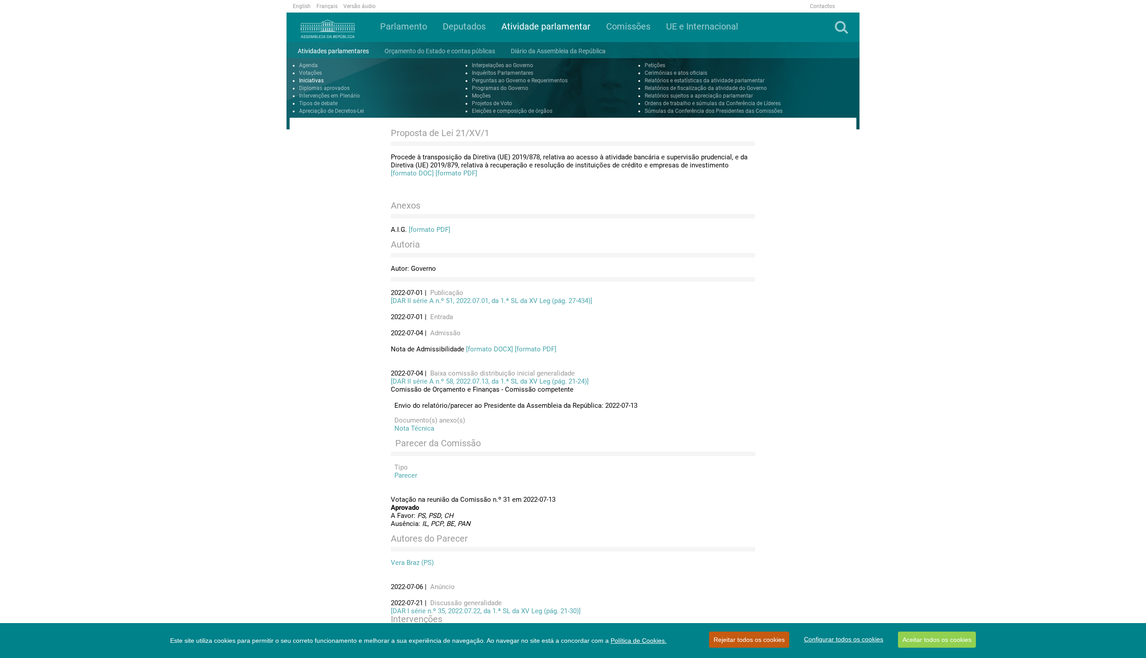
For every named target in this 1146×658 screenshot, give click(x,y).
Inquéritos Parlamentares (502, 73)
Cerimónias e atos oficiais (676, 73)
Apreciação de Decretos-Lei (331, 111)
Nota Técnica (412, 428)
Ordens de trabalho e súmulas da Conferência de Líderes (713, 103)
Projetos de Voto (492, 103)
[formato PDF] (456, 173)
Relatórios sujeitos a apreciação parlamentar (699, 96)
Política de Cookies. (639, 640)
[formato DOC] (412, 173)
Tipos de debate (318, 103)
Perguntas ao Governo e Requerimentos (520, 80)
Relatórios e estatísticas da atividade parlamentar (705, 80)
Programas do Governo (500, 88)
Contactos (822, 6)
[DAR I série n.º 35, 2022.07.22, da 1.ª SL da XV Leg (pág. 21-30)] (486, 611)
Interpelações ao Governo (502, 65)
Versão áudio (359, 6)
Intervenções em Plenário (329, 96)
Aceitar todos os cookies (936, 639)
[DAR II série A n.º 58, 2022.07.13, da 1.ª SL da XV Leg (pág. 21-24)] (490, 381)
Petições (655, 65)
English (302, 6)
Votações (310, 73)
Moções (481, 96)
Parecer (404, 475)
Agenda (308, 65)
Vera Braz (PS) (412, 563)
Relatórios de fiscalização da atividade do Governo (706, 88)
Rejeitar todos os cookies (749, 639)
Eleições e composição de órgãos (512, 111)
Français (327, 6)
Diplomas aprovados (324, 88)
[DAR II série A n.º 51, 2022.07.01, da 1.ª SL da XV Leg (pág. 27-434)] (491, 301)
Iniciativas (311, 80)
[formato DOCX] (489, 349)
